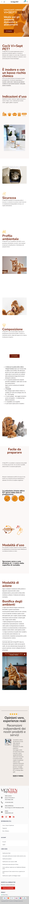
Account (4, 841)
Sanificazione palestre (6, 858)
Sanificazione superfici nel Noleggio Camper (11, 875)
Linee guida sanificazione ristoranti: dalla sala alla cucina (14, 856)
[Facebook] (2, 816)
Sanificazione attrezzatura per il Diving (10, 864)
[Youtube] (10, 816)
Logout (3, 844)
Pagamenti (4, 828)
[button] (24, 2)
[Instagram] (6, 816)
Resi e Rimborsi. (5, 831)
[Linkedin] (13, 816)
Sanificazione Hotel (6, 853)
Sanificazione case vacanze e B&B (9, 861)
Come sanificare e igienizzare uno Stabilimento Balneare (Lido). (13, 868)
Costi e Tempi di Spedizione (8, 825)
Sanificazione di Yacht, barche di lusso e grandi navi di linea (13, 872)
